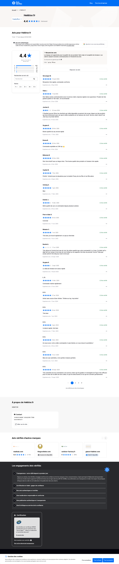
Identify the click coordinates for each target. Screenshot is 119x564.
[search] (34, 79)
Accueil (14, 10)
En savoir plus (70, 45)
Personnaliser (86, 560)
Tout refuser (97, 560)
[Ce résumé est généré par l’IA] (61, 59)
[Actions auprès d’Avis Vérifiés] (106, 85)
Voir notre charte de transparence (24, 543)
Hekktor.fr (23, 10)
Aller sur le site (22, 424)
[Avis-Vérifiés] (17, 3)
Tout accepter (108, 560)
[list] (59, 450)
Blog (91, 3)
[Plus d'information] (31, 540)
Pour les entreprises (101, 3)
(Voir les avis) (44, 21)
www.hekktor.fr (18, 419)
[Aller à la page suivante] (81, 383)
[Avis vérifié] (100, 79)
